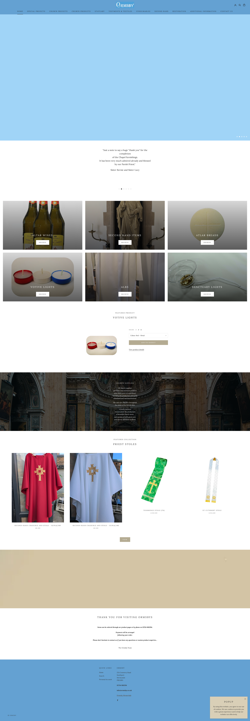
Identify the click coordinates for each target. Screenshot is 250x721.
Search (101, 676)
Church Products (81, 11)
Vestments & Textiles (120, 11)
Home (20, 11)
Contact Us (227, 11)
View (125, 539)
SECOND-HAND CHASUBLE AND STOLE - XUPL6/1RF (38, 525)
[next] (244, 489)
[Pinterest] (141, 329)
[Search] (240, 5)
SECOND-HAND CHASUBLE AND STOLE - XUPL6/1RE (96, 525)
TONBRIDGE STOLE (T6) (154, 510)
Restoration (179, 11)
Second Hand (161, 11)
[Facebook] (136, 329)
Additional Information (203, 11)
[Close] (245, 699)
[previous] (6, 489)
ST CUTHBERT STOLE (212, 510)
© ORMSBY (12, 715)
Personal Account (105, 679)
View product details (136, 349)
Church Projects (58, 11)
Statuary (100, 11)
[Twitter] (138, 329)
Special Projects (36, 11)
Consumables (143, 11)
